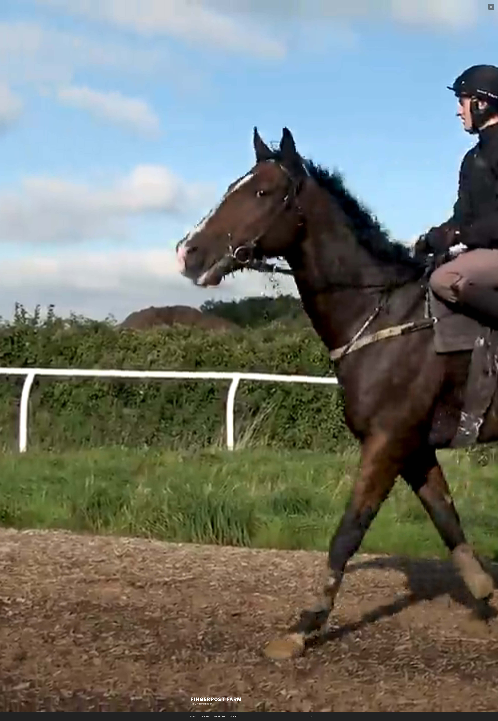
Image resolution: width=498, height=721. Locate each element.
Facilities (204, 716)
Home (193, 716)
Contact (234, 716)
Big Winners (219, 716)
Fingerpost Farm (216, 699)
